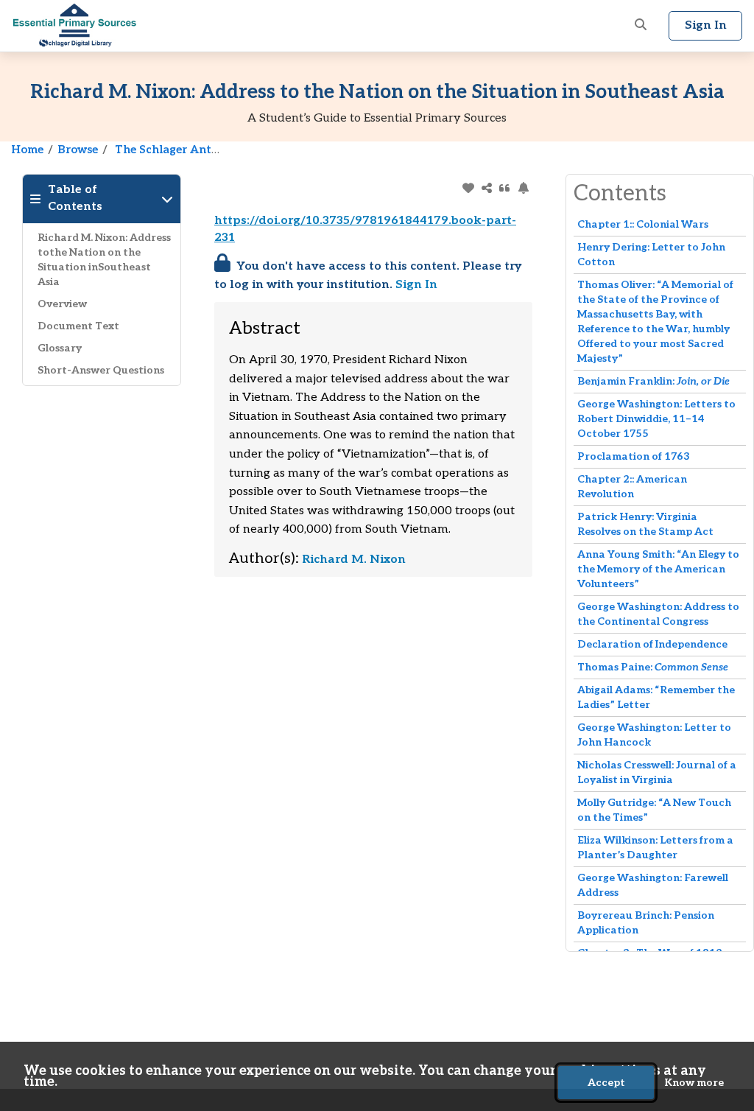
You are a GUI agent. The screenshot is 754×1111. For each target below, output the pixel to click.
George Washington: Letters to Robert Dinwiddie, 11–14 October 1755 (656, 419)
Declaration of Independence (652, 644)
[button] (641, 25)
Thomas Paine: (652, 667)
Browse (77, 149)
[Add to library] (468, 188)
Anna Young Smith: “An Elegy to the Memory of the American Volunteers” (658, 569)
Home (27, 149)
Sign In (416, 285)
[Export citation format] (505, 188)
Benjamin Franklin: (653, 381)
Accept (606, 1082)
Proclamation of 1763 (633, 456)
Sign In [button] (706, 25)
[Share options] (486, 188)
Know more (694, 1082)
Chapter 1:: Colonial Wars (642, 224)
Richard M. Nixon (354, 560)
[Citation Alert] (523, 188)
